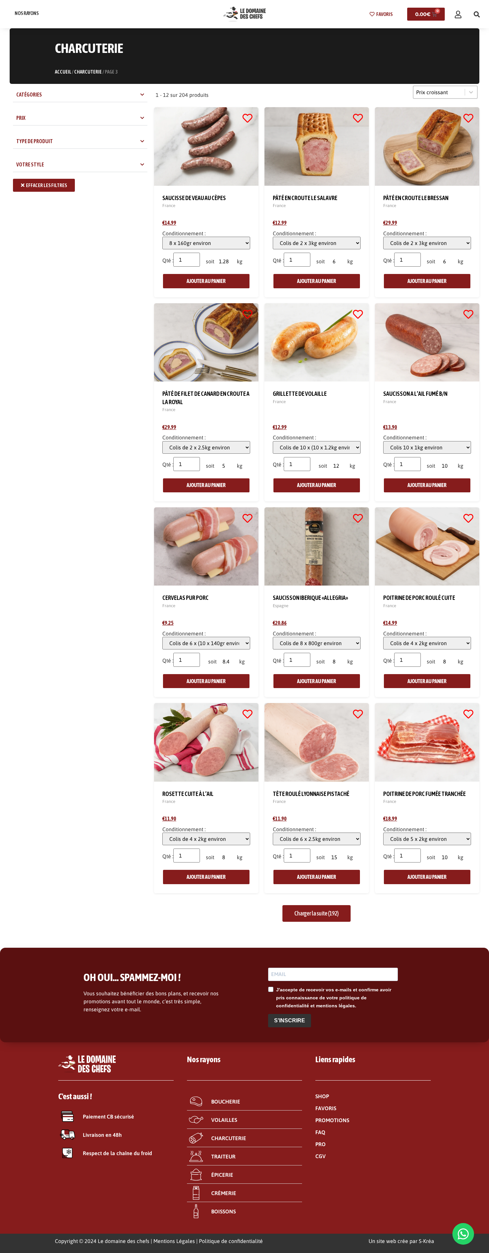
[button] (476, 14)
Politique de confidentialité (231, 1241)
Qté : (167, 260)
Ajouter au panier (206, 281)
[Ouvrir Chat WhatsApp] (463, 1234)
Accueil (63, 72)
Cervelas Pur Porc (185, 597)
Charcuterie (88, 72)
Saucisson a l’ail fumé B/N (415, 393)
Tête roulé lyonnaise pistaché (311, 793)
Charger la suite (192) (316, 913)
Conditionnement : (184, 233)
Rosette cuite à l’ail (188, 793)
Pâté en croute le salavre (305, 197)
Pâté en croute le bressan (415, 197)
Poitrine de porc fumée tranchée (424, 793)
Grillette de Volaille (300, 393)
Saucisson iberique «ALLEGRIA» (310, 597)
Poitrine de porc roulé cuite (419, 597)
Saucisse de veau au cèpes (194, 197)
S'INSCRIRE (289, 1020)
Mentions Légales (174, 1241)
